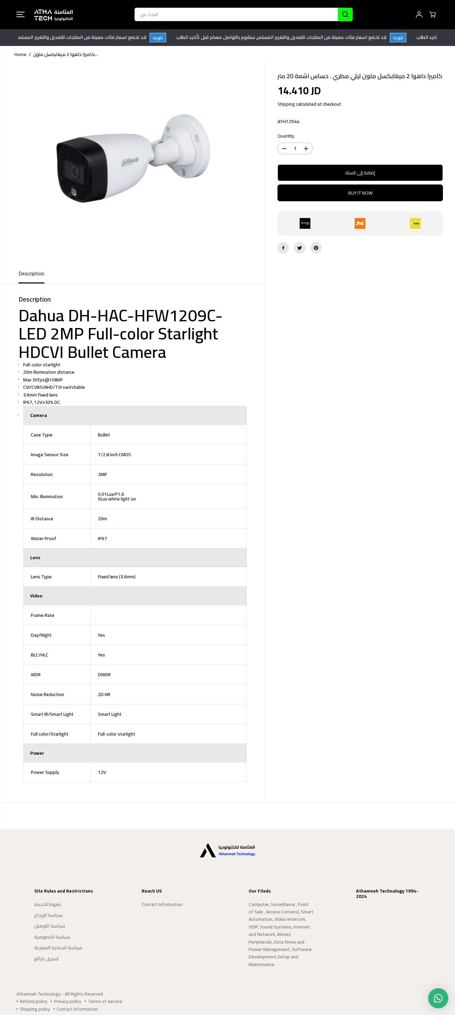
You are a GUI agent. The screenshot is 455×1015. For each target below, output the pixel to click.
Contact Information (162, 904)
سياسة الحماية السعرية (58, 947)
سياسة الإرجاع (48, 915)
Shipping (286, 104)
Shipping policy (35, 1009)
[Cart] (432, 14)
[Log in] (419, 14)
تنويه (165, 37)
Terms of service (105, 1001)
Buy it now (360, 193)
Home (20, 54)
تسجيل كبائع (46, 958)
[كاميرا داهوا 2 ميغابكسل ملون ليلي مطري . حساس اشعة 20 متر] (132, 163)
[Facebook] (283, 248)
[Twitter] (299, 248)
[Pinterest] (316, 248)
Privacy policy (67, 1001)
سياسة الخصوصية (52, 937)
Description (31, 273)
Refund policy (33, 1001)
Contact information (77, 1009)
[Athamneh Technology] (53, 14)
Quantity (285, 136)
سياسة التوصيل (49, 925)
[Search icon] (345, 14)
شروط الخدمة (47, 904)
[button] (20, 14)
